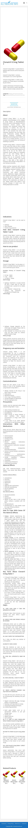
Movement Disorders (18, 93)
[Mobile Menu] (24, 3)
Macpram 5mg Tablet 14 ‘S (6, 781)
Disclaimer (4, 823)
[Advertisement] (14, 24)
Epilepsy (11, 93)
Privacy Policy (11, 823)
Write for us (17, 823)
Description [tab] (14, 104)
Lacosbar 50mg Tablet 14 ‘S (22, 781)
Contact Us (24, 823)
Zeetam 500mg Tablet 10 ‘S (14, 781)
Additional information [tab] (14, 107)
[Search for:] (26, 3)
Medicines (12, 95)
